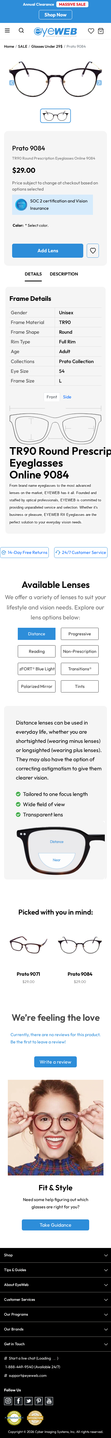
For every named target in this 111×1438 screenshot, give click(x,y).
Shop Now (55, 15)
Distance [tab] (36, 633)
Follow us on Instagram (8, 1401)
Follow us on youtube (49, 1401)
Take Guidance (55, 1225)
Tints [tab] (80, 686)
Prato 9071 (28, 974)
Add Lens (47, 250)
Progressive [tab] (79, 633)
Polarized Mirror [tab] (37, 686)
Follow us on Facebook (18, 1401)
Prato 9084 (80, 974)
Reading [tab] (37, 651)
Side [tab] (67, 396)
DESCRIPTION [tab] (64, 274)
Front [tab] (52, 396)
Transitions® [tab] (80, 668)
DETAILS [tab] (33, 274)
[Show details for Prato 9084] (80, 945)
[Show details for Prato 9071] (28, 945)
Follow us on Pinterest (39, 1401)
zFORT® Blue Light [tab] (37, 668)
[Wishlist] (91, 31)
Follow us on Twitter (29, 1401)
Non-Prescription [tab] (79, 651)
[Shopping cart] (101, 31)
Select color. (38, 225)
